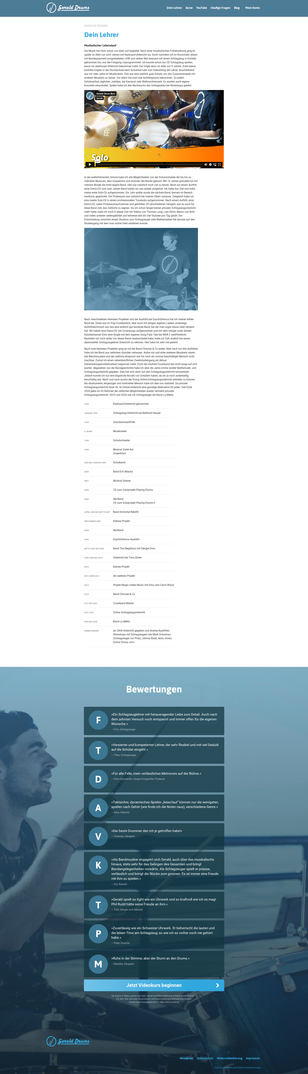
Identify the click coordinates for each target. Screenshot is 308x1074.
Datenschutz (205, 1058)
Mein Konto (252, 7)
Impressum (253, 1058)
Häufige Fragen (220, 7)
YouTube (201, 7)
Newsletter (187, 1058)
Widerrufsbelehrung (229, 1058)
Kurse (189, 7)
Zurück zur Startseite (96, 25)
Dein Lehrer (174, 7)
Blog (237, 7)
